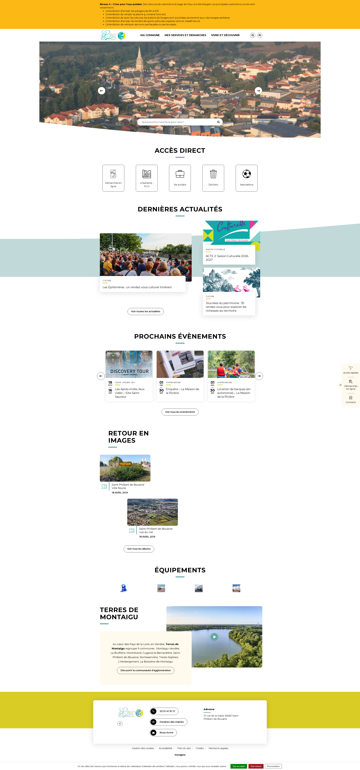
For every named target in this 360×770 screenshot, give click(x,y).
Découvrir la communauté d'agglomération (146, 670)
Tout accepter (239, 766)
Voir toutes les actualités (145, 311)
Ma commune (150, 35)
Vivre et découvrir (225, 35)
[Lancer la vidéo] (214, 636)
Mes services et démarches (185, 35)
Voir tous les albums (139, 548)
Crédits (200, 748)
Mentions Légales (218, 748)
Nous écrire (166, 732)
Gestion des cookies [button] (143, 748)
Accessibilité (165, 748)
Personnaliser (273, 766)
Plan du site (184, 748)
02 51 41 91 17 (167, 711)
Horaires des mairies (172, 722)
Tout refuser (256, 766)
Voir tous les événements (180, 412)
